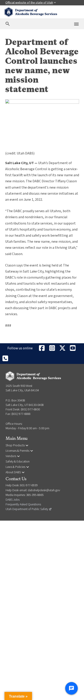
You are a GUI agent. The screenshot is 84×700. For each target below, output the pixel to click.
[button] (18, 696)
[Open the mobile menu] (76, 24)
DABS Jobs (12, 499)
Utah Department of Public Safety (29, 509)
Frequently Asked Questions (23, 504)
